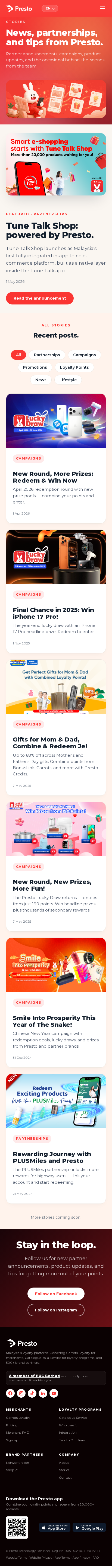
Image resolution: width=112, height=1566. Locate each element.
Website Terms (16, 1557)
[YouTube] (53, 1393)
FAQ (95, 1557)
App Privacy (81, 1557)
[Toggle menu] (102, 8)
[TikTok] (32, 1393)
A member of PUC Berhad (34, 1376)
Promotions (35, 367)
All (18, 354)
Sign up (12, 1440)
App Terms (62, 1557)
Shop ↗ (12, 1470)
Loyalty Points (74, 367)
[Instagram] (21, 1393)
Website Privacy (40, 1557)
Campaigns (84, 354)
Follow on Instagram (56, 1310)
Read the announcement (40, 298)
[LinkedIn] (43, 1393)
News (40, 379)
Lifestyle (68, 379)
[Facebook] (10, 1393)
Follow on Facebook (56, 1293)
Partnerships (47, 354)
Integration (68, 1432)
